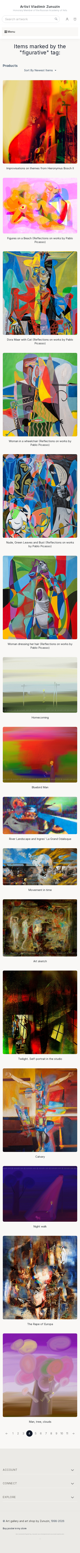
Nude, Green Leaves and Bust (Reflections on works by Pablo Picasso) (40, 544)
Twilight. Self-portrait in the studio (40, 1059)
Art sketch (40, 961)
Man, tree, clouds (40, 1421)
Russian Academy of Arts (53, 10)
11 (67, 1433)
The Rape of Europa (40, 1324)
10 (61, 1433)
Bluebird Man (40, 787)
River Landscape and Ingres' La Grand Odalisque (40, 839)
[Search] (56, 19)
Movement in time (40, 890)
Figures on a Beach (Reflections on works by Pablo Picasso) (40, 240)
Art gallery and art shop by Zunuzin (27, 1521)
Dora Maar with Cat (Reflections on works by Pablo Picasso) (40, 341)
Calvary (40, 1156)
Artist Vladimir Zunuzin (40, 7)
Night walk (40, 1226)
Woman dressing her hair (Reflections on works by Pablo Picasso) (40, 645)
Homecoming (40, 717)
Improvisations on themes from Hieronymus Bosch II (40, 168)
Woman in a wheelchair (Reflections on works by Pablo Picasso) (40, 443)
